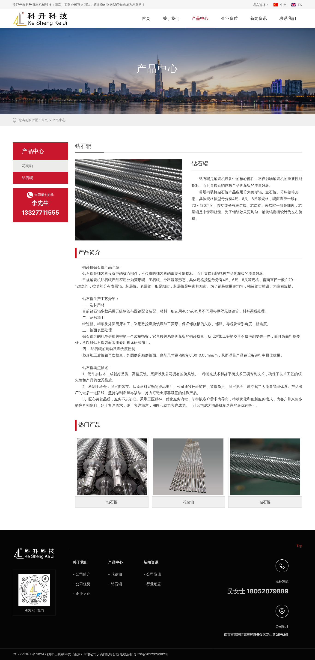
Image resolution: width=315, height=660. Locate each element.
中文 (283, 5)
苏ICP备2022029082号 (151, 654)
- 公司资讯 (152, 574)
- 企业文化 (81, 593)
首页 (146, 18)
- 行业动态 (152, 584)
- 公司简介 (81, 574)
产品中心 (200, 18)
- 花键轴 (115, 574)
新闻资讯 (258, 18)
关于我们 (171, 18)
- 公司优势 (81, 584)
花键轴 (27, 165)
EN (300, 5)
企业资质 (229, 18)
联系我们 (287, 18)
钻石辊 (27, 177)
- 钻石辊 (115, 584)
